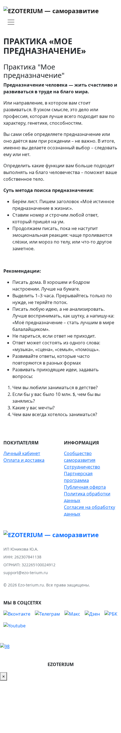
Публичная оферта (85, 487)
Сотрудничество (82, 467)
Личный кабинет (21, 453)
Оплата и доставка (23, 460)
